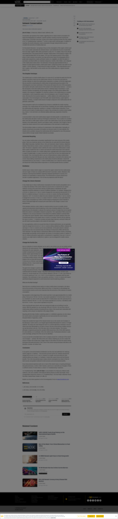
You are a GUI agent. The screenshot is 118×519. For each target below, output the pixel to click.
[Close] (116, 516)
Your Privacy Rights (82, 516)
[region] (59, 516)
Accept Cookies (100, 516)
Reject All (91, 516)
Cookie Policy (53, 517)
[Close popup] (73, 250)
